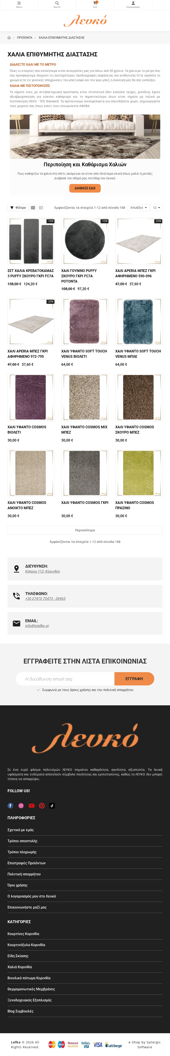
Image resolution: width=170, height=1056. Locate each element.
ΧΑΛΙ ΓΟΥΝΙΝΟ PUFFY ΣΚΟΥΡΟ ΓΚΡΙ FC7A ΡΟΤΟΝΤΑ (79, 276)
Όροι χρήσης (17, 885)
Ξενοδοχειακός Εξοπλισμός (30, 1000)
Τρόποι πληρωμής (22, 852)
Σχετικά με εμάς (21, 830)
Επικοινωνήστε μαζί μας (27, 907)
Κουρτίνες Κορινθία (23, 934)
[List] (40, 207)
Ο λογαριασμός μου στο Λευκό (32, 896)
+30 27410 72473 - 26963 (45, 599)
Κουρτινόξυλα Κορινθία (26, 945)
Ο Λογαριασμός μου (133, 5)
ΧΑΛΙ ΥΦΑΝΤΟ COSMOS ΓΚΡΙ (84, 503)
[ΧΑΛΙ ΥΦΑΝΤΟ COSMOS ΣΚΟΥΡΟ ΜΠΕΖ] (139, 397)
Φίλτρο (20, 207)
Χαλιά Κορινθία (20, 967)
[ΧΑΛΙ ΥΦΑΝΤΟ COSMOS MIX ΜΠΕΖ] (85, 397)
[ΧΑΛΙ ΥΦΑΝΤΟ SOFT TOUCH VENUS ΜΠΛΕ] (139, 322)
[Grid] (33, 207)
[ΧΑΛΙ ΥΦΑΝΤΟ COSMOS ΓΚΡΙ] (85, 473)
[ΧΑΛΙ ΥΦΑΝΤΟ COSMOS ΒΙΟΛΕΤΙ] (31, 397)
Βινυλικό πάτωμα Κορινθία (29, 978)
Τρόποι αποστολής (22, 841)
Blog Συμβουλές (20, 1011)
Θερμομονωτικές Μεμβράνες (31, 989)
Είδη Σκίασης (18, 956)
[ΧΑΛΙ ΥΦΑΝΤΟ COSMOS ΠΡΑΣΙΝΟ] (139, 473)
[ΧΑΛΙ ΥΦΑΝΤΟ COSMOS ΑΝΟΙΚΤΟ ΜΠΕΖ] (31, 473)
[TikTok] (52, 806)
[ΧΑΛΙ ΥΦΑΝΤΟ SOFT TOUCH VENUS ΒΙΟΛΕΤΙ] (85, 322)
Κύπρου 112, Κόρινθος (42, 571)
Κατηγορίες (19, 5)
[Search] (57, 5)
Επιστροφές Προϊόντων (27, 863)
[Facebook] (10, 806)
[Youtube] (32, 806)
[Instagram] (21, 805)
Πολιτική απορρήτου (24, 874)
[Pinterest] (42, 806)
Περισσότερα (85, 530)
